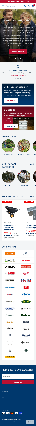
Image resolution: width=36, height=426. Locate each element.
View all (31, 164)
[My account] (29, 6)
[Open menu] (3, 6)
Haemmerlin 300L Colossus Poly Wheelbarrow (10, 227)
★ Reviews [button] (34, 214)
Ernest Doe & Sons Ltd (8, 422)
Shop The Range (18, 51)
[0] (32, 6)
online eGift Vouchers (18, 75)
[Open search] (25, 6)
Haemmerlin (7, 223)
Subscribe (18, 382)
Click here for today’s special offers (18, 1)
